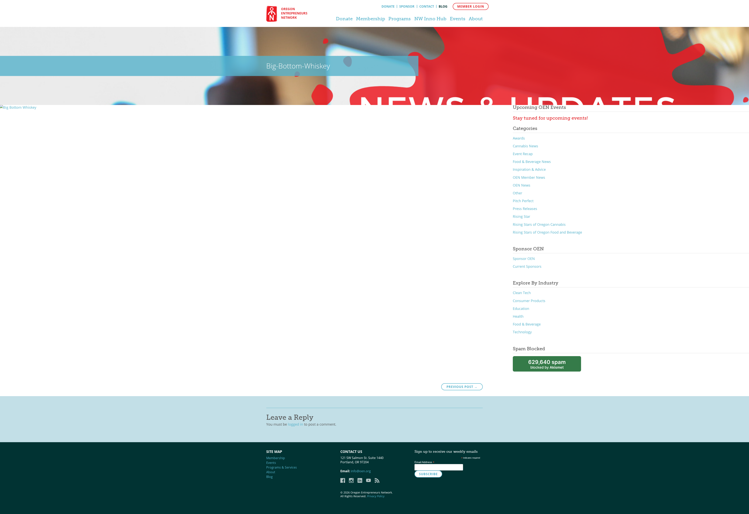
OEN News (521, 185)
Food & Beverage (527, 324)
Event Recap (523, 153)
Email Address (424, 462)
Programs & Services (281, 467)
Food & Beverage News (532, 161)
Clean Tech (522, 292)
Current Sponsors (527, 266)
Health (518, 316)
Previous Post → (461, 387)
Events (457, 18)
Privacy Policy (375, 496)
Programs (399, 18)
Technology (522, 332)
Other (517, 193)
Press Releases (525, 208)
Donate (388, 6)
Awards (519, 138)
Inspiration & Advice (529, 169)
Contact (426, 6)
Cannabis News (525, 146)
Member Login (470, 6)
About (476, 18)
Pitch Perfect (523, 200)
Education (521, 308)
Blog (443, 6)
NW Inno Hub (430, 18)
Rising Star (521, 216)
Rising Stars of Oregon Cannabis (539, 224)
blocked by (547, 364)
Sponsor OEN (524, 258)
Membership (370, 18)
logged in (295, 424)
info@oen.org (361, 471)
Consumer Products (529, 300)
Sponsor (406, 6)
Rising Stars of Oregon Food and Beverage (547, 232)
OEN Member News (529, 177)
